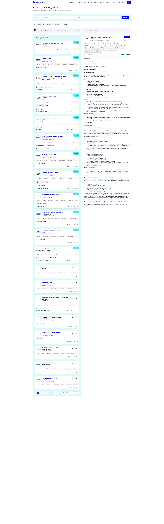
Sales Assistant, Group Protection (51, 249)
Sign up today (93, 30)
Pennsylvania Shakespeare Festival (51, 317)
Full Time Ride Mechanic (48, 267)
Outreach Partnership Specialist (50, 194)
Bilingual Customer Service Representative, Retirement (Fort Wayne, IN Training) (54, 77)
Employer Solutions (83, 2)
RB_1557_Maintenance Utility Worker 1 (52, 136)
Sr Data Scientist (46, 58)
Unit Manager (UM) (47, 282)
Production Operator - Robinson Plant (52, 43)
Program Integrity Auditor (49, 96)
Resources (115, 2)
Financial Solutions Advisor (49, 118)
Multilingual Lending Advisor (50, 347)
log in (45, 30)
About (107, 2)
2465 (54, 392)
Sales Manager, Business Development (52, 212)
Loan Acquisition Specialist (49, 363)
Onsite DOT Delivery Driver (49, 154)
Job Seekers (71, 2)
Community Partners (96, 2)
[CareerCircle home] (39, 2)
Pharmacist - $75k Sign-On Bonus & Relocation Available (55, 298)
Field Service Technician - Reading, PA (52, 230)
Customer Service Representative (51, 172)
